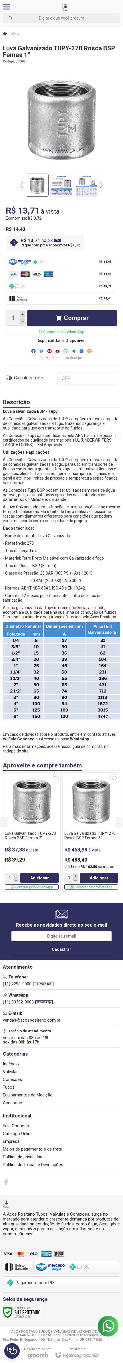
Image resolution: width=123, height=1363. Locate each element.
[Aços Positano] (65, 7)
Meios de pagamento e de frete (32, 1149)
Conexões (12, 1079)
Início (14, 34)
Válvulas (11, 1071)
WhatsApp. (80, 739)
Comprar (76, 318)
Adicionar (39, 878)
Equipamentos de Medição (28, 1095)
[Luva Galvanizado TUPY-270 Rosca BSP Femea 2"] (31, 832)
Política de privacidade (24, 1156)
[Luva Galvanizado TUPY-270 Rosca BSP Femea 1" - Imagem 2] (61, 185)
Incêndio (11, 1064)
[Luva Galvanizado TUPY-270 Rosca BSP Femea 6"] (91, 832)
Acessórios (14, 1102)
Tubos (9, 1087)
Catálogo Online (18, 1133)
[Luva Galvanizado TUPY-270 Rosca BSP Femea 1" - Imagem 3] (86, 185)
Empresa (11, 1141)
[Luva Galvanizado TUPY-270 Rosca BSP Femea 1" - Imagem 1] (37, 185)
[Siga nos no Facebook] (6, 1182)
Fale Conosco (16, 1125)
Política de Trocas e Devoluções (33, 1164)
